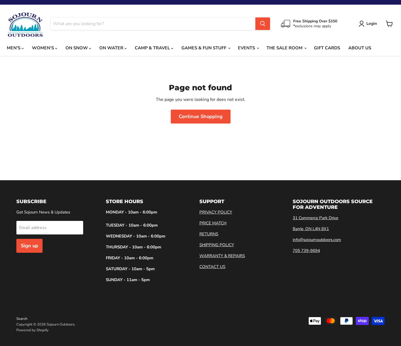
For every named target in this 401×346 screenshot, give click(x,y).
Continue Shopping (201, 116)
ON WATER (111, 48)
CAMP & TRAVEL (153, 48)
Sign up (29, 245)
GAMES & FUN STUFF (204, 48)
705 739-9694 (306, 250)
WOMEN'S (43, 48)
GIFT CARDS (327, 48)
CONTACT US (212, 266)
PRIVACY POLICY (215, 212)
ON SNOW (77, 48)
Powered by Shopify (32, 330)
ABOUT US (359, 48)
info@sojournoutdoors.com (317, 239)
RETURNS (208, 234)
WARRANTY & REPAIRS (222, 255)
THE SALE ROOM (285, 48)
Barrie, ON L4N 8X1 (311, 228)
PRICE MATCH (212, 223)
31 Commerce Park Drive (315, 218)
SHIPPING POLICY (216, 245)
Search (21, 318)
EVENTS (247, 48)
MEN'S (14, 48)
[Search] (262, 23)
